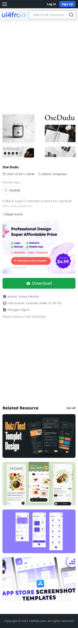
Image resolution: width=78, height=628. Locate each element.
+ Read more (12, 214)
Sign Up (67, 4)
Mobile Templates (54, 174)
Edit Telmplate (36, 316)
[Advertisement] (39, 62)
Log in (51, 4)
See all (71, 408)
